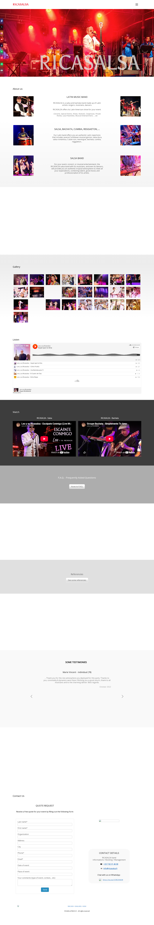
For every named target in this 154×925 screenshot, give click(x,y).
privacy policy (78, 906)
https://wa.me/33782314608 (113, 880)
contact (84, 906)
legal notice (71, 906)
